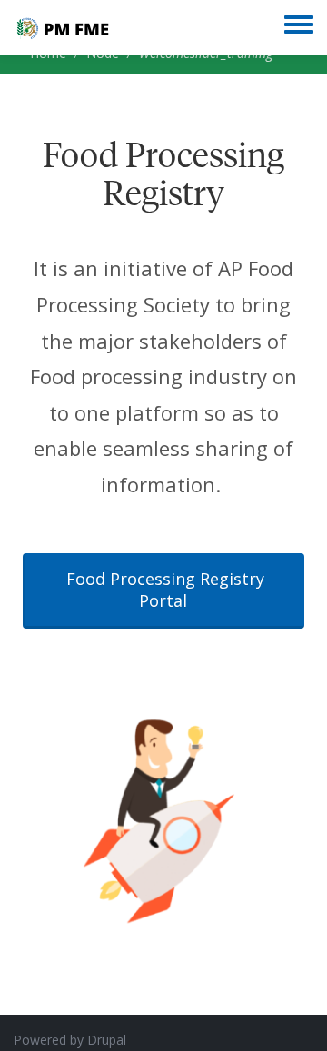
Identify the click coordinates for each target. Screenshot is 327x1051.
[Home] (62, 27)
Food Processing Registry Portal (165, 589)
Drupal (106, 1039)
